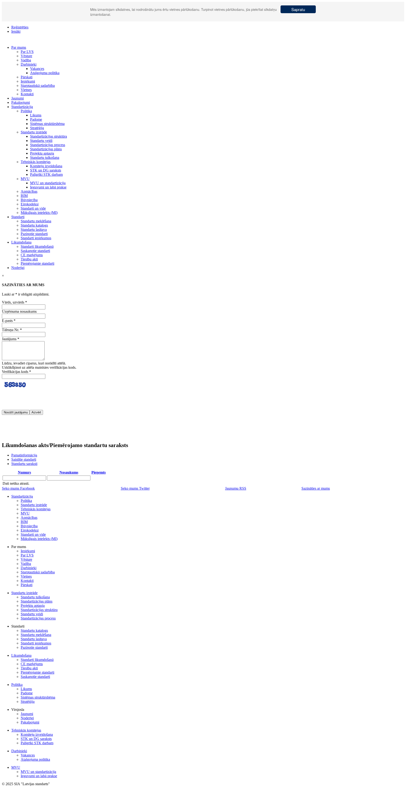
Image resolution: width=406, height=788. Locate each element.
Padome (36, 119)
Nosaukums (68, 472)
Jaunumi (17, 98)
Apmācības (29, 191)
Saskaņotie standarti (35, 251)
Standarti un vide (33, 208)
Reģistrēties (19, 27)
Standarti (17, 217)
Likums (35, 115)
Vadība (26, 60)
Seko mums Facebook (18, 488)
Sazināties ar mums (315, 488)
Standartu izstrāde (34, 132)
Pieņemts (98, 472)
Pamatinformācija (24, 455)
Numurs (24, 472)
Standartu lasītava (34, 230)
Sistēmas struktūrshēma (47, 124)
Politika (26, 111)
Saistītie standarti (23, 459)
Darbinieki (28, 64)
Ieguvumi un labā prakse (48, 187)
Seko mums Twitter (135, 488)
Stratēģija (37, 128)
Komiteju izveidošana (46, 166)
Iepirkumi (28, 81)
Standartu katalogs (34, 225)
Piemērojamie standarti (37, 263)
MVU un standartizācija (48, 183)
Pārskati (26, 77)
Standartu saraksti (24, 464)
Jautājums (10, 339)
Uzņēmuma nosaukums (19, 311)
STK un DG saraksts (45, 170)
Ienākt (15, 31)
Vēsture (26, 56)
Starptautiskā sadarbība (38, 86)
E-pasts (9, 321)
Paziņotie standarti (34, 234)
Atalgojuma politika (44, 73)
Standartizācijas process (47, 145)
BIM (24, 196)
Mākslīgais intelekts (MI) (39, 213)
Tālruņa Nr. (12, 330)
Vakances (37, 69)
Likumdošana (21, 242)
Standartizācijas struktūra (48, 136)
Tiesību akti (29, 259)
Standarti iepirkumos (36, 238)
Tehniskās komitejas (36, 162)
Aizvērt (36, 412)
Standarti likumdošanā (37, 246)
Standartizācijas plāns (46, 149)
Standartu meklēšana (36, 221)
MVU (25, 179)
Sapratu (298, 9)
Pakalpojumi (20, 102)
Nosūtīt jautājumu (16, 412)
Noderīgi (17, 268)
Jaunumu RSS (235, 488)
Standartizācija (22, 107)
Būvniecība (29, 200)
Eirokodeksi (30, 204)
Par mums (18, 47)
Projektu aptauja (42, 153)
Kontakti (27, 94)
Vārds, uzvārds (14, 302)
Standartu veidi (41, 141)
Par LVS (27, 52)
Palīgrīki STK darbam (46, 174)
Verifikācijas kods (16, 372)
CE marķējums (32, 255)
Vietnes (26, 90)
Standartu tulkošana (44, 158)
